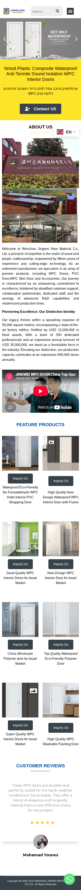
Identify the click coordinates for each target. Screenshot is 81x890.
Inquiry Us (20, 478)
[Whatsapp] (69, 879)
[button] (70, 11)
